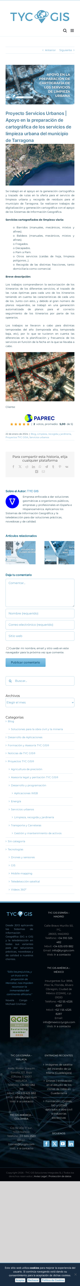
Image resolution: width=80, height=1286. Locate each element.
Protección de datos (60, 1176)
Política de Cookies (53, 1280)
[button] (8, 552)
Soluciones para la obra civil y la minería (37, 729)
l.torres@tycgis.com (21, 1144)
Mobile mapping (21, 873)
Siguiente (65, 50)
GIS (13, 865)
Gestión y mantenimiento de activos (38, 833)
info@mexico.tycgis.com (59, 1022)
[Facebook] (46, 1144)
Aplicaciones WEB (26, 793)
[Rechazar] (75, 1274)
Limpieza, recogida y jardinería (54, 433)
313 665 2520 (27, 1136)
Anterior (50, 50)
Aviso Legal (40, 1176)
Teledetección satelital (25, 881)
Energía (16, 801)
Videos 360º (18, 889)
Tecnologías (15, 849)
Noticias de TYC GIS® (21, 753)
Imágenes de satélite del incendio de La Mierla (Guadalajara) (58, 1069)
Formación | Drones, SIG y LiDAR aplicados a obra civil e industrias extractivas (58, 1109)
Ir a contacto (62, 954)
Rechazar (33, 1280)
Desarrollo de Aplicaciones (25, 737)
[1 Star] (12, 424)
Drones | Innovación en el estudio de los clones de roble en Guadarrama (59, 1087)
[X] (55, 1144)
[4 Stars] (24, 424)
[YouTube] (63, 1144)
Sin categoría (16, 841)
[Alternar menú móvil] (72, 30)
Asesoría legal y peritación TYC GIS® (34, 777)
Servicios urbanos (39, 437)
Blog (33, 433)
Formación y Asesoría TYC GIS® (28, 745)
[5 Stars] (28, 424)
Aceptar (20, 1280)
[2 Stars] (16, 424)
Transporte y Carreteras (26, 825)
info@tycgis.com (63, 950)
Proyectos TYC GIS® (17, 437)
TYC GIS (32, 491)
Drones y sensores (23, 857)
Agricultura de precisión (26, 769)
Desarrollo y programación (28, 785)
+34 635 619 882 (63, 946)
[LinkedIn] (71, 1144)
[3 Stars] (20, 424)
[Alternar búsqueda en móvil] (65, 30)
